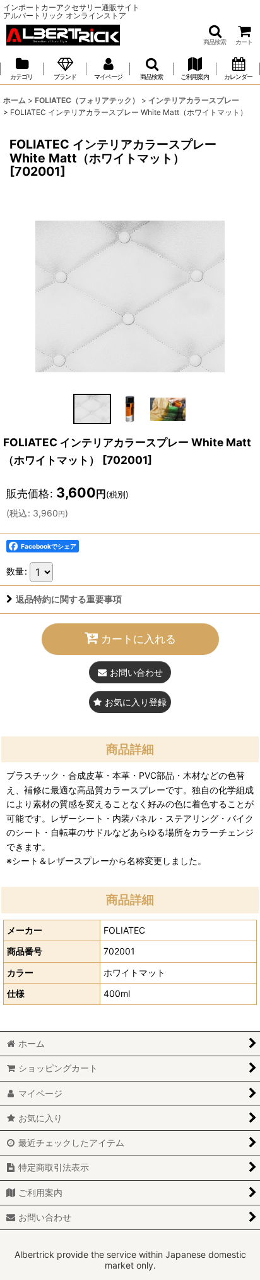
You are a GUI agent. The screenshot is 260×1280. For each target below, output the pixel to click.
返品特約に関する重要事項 (69, 599)
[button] (214, 35)
